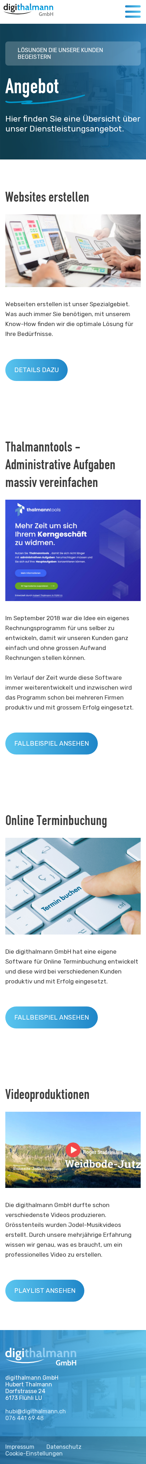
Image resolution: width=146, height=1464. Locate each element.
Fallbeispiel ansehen (51, 743)
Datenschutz (64, 1446)
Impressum (19, 1446)
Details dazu (36, 370)
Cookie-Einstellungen (34, 1453)
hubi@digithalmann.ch (35, 1411)
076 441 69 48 (24, 1418)
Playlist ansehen (44, 1291)
